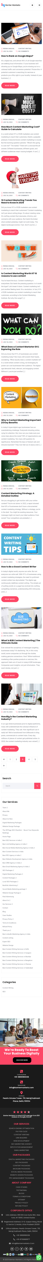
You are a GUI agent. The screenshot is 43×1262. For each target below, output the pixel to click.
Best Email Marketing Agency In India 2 (16, 867)
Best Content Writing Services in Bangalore (17, 960)
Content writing (8, 938)
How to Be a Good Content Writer (18, 566)
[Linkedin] (26, 1249)
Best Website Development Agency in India (17, 859)
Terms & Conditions (9, 923)
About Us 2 (6, 900)
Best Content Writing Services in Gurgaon (17, 953)
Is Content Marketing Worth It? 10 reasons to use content (19, 274)
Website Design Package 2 (12, 893)
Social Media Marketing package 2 (15, 889)
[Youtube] (31, 1249)
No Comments (23, 51)
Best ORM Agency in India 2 (12, 863)
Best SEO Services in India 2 (12, 840)
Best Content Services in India (13, 852)
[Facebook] (12, 1249)
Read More (10, 85)
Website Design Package (11, 826)
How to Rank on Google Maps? (17, 55)
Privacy (5, 815)
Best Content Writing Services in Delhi (16, 949)
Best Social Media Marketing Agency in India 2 (19, 848)
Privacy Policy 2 (8, 919)
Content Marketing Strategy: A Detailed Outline (17, 494)
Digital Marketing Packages (12, 823)
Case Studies (7, 915)
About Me (6, 811)
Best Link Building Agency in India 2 (15, 844)
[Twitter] (21, 1249)
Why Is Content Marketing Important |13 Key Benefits (21, 421)
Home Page (7, 837)
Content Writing (24, 48)
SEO (4, 992)
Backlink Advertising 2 (10, 885)
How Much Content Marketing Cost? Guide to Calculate (20, 128)
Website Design (8, 945)
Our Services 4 (8, 904)
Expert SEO (6, 942)
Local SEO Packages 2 (10, 882)
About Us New (8, 819)
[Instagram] (17, 1249)
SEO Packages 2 (8, 870)
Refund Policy (7, 927)
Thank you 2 (7, 930)
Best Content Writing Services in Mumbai (17, 957)
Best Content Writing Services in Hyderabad (18, 968)
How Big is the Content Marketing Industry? (19, 718)
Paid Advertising (8, 897)
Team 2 (5, 808)
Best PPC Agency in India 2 (12, 855)
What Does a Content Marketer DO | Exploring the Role (20, 348)
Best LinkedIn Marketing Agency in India (16, 934)
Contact (5, 908)
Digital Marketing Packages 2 (13, 874)
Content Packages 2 (9, 878)
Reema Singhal (9, 48)
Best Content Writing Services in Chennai (17, 964)
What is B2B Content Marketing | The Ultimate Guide (20, 641)
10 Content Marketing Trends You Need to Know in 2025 (19, 201)
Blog (4, 912)
